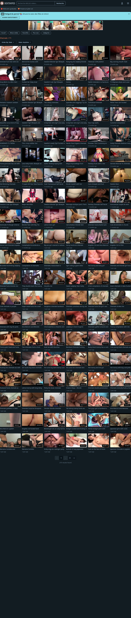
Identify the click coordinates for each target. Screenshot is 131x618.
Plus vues (36, 33)
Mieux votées (14, 33)
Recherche (60, 3)
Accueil (3, 33)
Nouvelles (25, 33)
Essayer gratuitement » (10, 17)
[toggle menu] (117, 3)
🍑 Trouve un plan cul (25, 9)
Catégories (46, 33)
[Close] (129, 14)
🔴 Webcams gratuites (8, 9)
